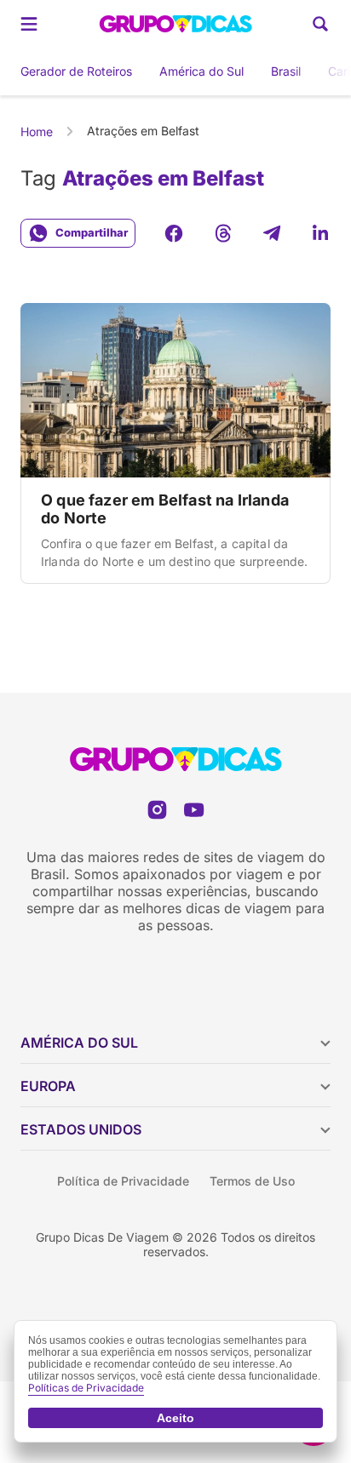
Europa (48, 1085)
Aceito (175, 1418)
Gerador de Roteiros (76, 71)
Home (36, 131)
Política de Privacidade (123, 1181)
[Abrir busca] (320, 24)
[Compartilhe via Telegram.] (272, 233)
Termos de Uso (252, 1181)
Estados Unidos (80, 1129)
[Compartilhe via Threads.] (223, 233)
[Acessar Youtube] (193, 809)
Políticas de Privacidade (86, 1387)
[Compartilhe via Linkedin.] (320, 233)
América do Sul (201, 71)
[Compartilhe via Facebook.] (174, 233)
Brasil (286, 71)
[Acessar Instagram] (157, 809)
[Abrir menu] (28, 24)
